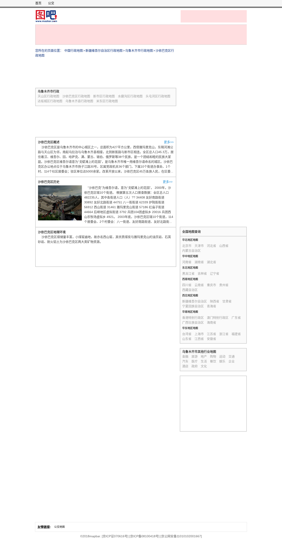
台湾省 (186, 334)
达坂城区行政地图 (50, 101)
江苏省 (211, 334)
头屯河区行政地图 (158, 96)
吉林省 (202, 273)
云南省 (199, 285)
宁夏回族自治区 (193, 306)
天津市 (199, 245)
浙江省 (223, 334)
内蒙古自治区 (191, 250)
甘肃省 (227, 301)
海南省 (211, 322)
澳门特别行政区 (217, 317)
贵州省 (223, 285)
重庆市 (211, 285)
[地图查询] (46, 16)
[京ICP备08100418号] (144, 536)
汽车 (185, 361)
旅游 (194, 356)
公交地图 (59, 526)
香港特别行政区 (193, 317)
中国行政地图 (73, 50)
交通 (231, 356)
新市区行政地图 (104, 96)
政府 (194, 366)
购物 (213, 356)
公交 (51, 3)
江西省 (199, 339)
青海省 (211, 306)
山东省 (186, 339)
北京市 (186, 245)
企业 (231, 361)
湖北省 (211, 262)
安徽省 (211, 339)
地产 (204, 356)
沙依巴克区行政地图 (76, 96)
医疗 (194, 361)
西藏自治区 (190, 290)
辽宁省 (214, 273)
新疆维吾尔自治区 (194, 301)
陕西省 (214, 301)
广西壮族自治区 (193, 322)
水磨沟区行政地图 (130, 96)
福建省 (236, 334)
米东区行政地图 (107, 101)
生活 (204, 361)
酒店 (185, 366)
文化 (204, 366)
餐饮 (213, 361)
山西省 (223, 245)
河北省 (211, 245)
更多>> (169, 142)
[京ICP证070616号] (115, 536)
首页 (38, 3)
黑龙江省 (188, 273)
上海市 (199, 334)
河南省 (186, 262)
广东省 (236, 317)
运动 (222, 356)
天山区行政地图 (48, 96)
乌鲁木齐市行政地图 (139, 50)
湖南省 (199, 262)
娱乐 (222, 361)
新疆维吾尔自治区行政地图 (103, 50)
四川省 (186, 285)
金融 (185, 356)
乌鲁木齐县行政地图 (79, 101)
